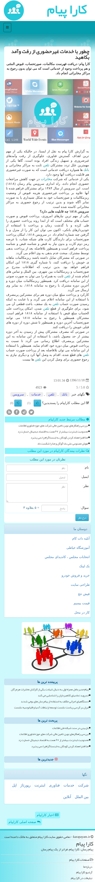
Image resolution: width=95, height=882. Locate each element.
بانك (86, 170)
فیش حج (84, 594)
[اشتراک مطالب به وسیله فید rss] (9, 411)
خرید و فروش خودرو (76, 575)
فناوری (54, 785)
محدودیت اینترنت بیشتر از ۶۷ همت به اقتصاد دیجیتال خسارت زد (53, 431)
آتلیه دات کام (81, 538)
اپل (14, 785)
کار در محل (82, 612)
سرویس (18, 394)
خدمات (36, 394)
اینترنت (39, 785)
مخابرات (46, 179)
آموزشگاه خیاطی (78, 547)
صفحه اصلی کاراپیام (23, 822)
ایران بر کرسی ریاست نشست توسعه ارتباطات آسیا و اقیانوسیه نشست (51, 707)
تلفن (46, 165)
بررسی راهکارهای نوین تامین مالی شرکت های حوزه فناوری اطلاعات (53, 425)
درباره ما (87, 867)
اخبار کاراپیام (46, 815)
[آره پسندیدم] (37, 403)
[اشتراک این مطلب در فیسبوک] (16, 411)
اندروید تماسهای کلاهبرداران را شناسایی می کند (63, 695)
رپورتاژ (25, 785)
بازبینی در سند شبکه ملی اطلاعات (70, 728)
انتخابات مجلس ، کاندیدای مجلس (67, 557)
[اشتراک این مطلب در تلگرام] (24, 411)
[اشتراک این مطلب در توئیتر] (31, 411)
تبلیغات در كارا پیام (81, 878)
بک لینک (84, 566)
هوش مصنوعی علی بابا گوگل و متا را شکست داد (62, 443)
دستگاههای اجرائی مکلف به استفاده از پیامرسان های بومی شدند (55, 701)
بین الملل (82, 797)
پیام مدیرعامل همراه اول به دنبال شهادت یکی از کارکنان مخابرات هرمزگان (50, 689)
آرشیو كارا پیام (84, 872)
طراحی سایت (80, 584)
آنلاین (67, 797)
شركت (83, 785)
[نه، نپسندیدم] (18, 403)
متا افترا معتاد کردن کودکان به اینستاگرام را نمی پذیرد (59, 437)
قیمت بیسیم (82, 603)
